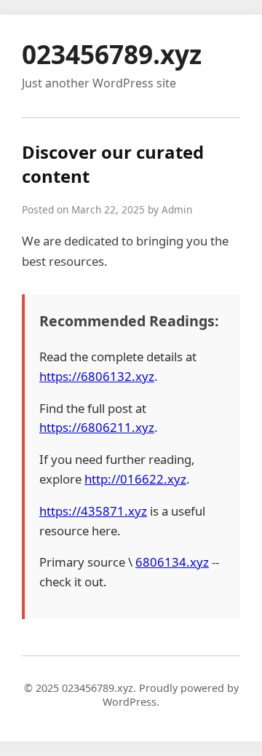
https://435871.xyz (93, 511)
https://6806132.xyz (96, 376)
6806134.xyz (172, 562)
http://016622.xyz (135, 478)
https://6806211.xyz (96, 427)
